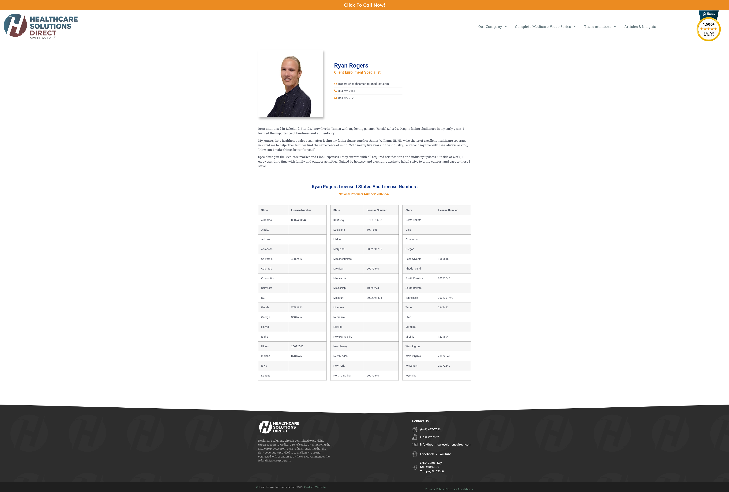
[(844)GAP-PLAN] (364, 5)
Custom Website (315, 487)
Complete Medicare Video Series (543, 26)
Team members (597, 26)
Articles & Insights (640, 26)
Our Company (490, 26)
